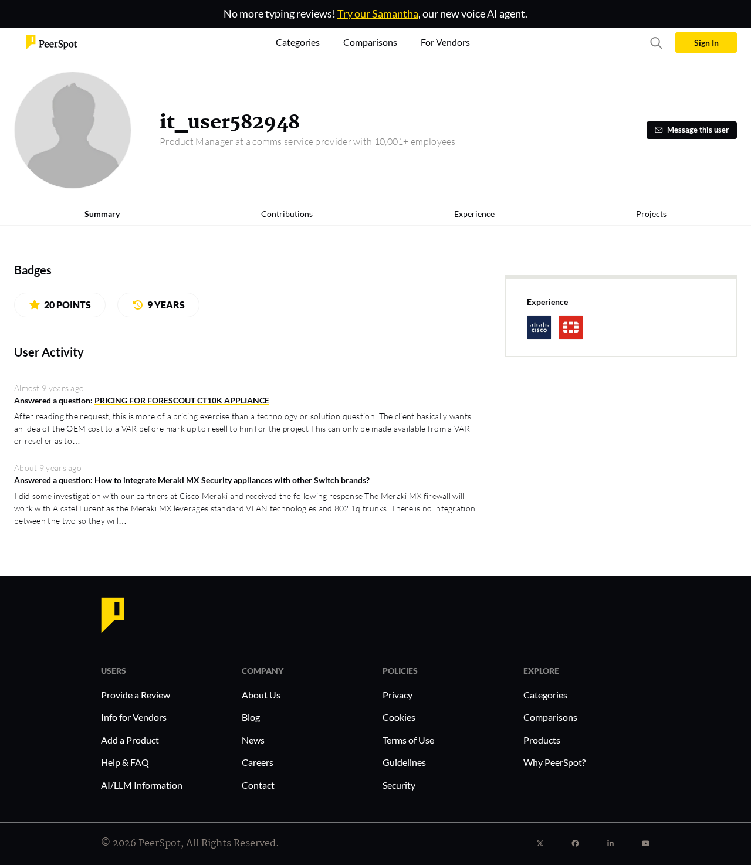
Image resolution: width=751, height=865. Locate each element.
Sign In (706, 43)
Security (399, 785)
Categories (545, 694)
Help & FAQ (125, 762)
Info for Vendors (134, 716)
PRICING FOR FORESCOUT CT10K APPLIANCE (181, 400)
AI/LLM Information (141, 785)
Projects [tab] (651, 214)
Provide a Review (135, 694)
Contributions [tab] (287, 214)
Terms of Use (408, 739)
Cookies (399, 716)
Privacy (397, 694)
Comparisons (550, 716)
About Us (261, 694)
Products (541, 739)
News (253, 739)
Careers (257, 762)
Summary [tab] (102, 214)
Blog (251, 716)
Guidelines (404, 762)
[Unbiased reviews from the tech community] (51, 41)
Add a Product (130, 739)
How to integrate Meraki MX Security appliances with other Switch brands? (232, 480)
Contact (258, 785)
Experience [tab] (474, 214)
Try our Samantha (377, 13)
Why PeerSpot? (554, 762)
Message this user (698, 129)
